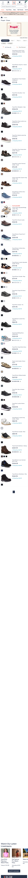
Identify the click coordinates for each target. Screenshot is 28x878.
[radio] (2, 61)
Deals (2, 9)
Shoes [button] (4, 43)
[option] (14, 13)
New (14, 9)
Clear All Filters (23, 37)
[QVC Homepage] (1, 18)
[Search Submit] (25, 6)
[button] (3, 3)
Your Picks (8, 9)
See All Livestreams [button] (14, 871)
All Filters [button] (8, 47)
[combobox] (12, 6)
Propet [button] (10, 43)
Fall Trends (20, 9)
